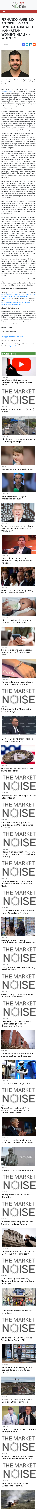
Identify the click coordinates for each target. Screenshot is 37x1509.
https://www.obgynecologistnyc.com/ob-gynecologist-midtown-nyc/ (15, 303)
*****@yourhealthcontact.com (12, 337)
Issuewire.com (7, 92)
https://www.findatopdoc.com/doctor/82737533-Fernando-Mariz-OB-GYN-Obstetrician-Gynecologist (18, 296)
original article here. (15, 346)
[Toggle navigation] (4, 11)
